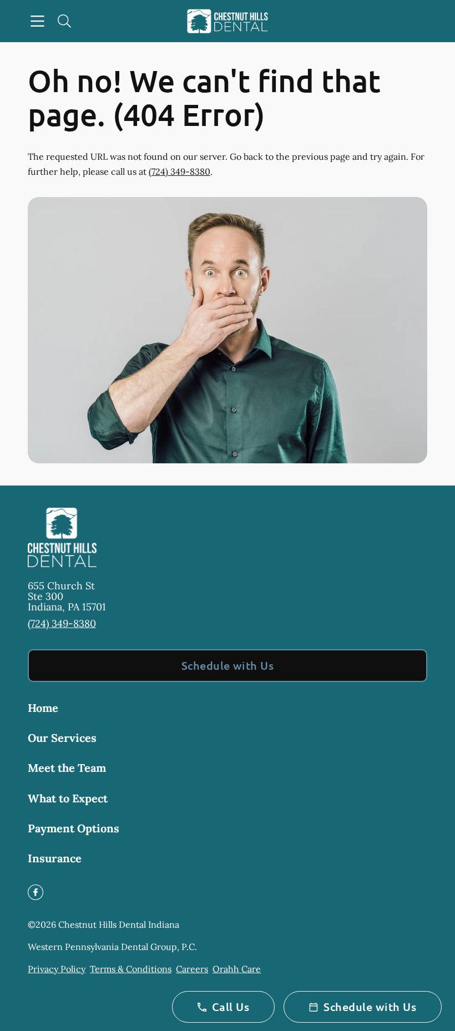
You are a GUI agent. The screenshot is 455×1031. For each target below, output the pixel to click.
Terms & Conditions (130, 968)
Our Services (62, 738)
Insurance (55, 858)
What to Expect (68, 798)
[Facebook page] (35, 892)
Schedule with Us (227, 665)
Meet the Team (67, 768)
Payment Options (73, 828)
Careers (192, 968)
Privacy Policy (56, 968)
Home (43, 708)
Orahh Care (237, 968)
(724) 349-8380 (179, 171)
